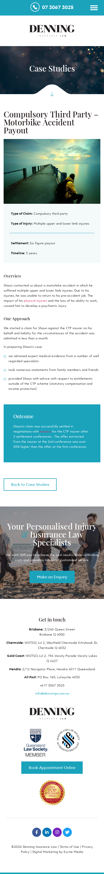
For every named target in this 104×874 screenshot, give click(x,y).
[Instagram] (57, 832)
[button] (94, 7)
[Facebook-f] (36, 832)
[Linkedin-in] (46, 832)
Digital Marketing (45, 851)
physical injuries (35, 300)
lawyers (45, 431)
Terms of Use (69, 846)
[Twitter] (67, 832)
